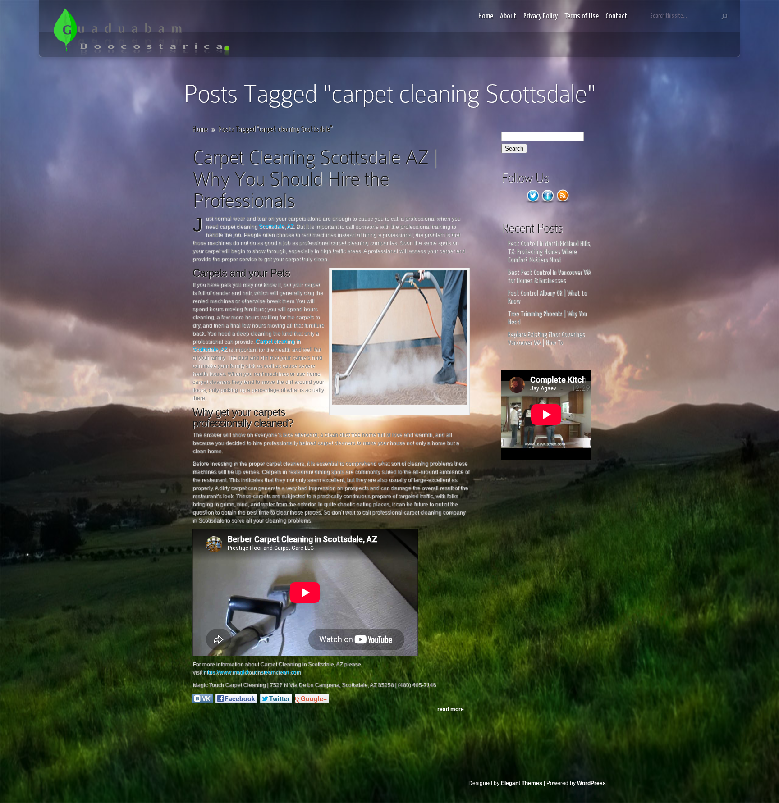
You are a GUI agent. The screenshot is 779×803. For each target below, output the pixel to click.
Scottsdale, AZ (276, 227)
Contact (616, 16)
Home (485, 16)
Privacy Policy (540, 16)
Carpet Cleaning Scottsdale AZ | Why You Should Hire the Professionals (314, 178)
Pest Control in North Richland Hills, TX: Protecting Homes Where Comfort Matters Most (549, 251)
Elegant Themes (521, 783)
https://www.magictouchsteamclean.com (252, 672)
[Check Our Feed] (562, 201)
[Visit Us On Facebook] (547, 201)
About (508, 16)
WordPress (591, 783)
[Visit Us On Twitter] (532, 201)
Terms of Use (581, 16)
